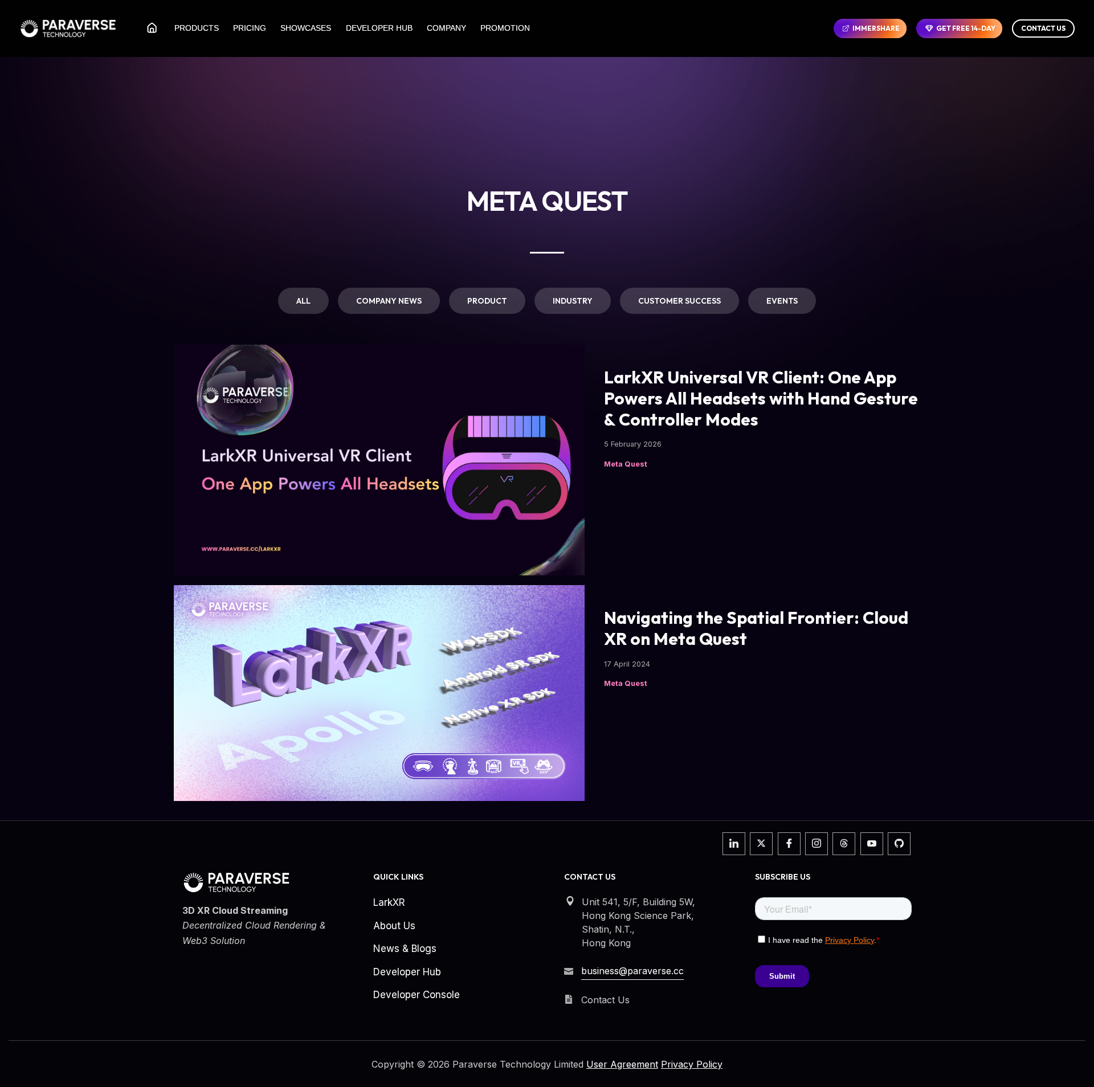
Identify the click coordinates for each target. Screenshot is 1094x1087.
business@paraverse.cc (632, 970)
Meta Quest (625, 464)
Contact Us (1043, 28)
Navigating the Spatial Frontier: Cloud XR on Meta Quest (756, 628)
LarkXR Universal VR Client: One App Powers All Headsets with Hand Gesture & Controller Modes (761, 398)
